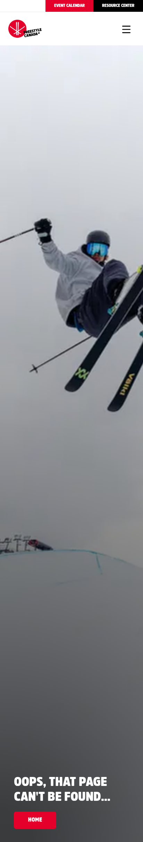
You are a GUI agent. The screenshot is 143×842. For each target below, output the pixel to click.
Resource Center (118, 5)
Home (35, 820)
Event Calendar (69, 5)
